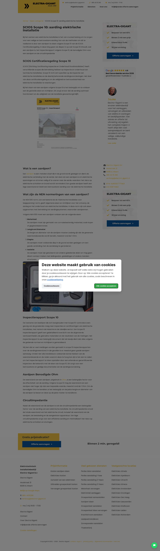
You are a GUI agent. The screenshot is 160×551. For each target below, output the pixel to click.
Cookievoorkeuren (51, 286)
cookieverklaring (55, 279)
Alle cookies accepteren (106, 286)
